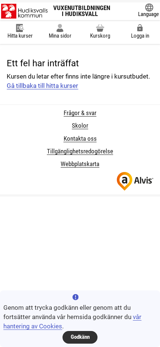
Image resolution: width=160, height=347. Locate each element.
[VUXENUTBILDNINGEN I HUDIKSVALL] (24, 11)
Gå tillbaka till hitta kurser (42, 85)
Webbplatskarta (80, 164)
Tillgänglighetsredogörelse (80, 151)
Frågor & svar (80, 113)
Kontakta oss (80, 138)
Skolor (80, 125)
